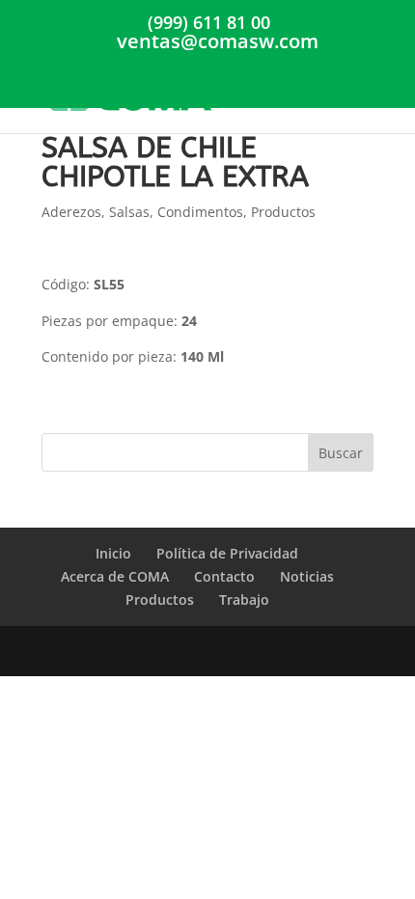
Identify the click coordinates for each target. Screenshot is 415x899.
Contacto (224, 576)
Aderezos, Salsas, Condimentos (142, 212)
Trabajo (244, 599)
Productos (283, 212)
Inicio (113, 553)
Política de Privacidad (227, 553)
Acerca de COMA (115, 576)
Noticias (307, 576)
